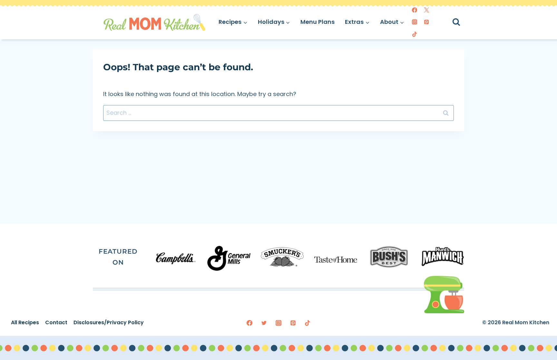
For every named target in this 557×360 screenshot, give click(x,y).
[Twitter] (426, 10)
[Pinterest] (426, 22)
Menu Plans (317, 22)
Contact (56, 322)
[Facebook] (414, 10)
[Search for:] (278, 113)
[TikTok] (414, 34)
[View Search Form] (462, 22)
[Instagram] (414, 22)
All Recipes (25, 322)
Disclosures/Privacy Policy (108, 322)
